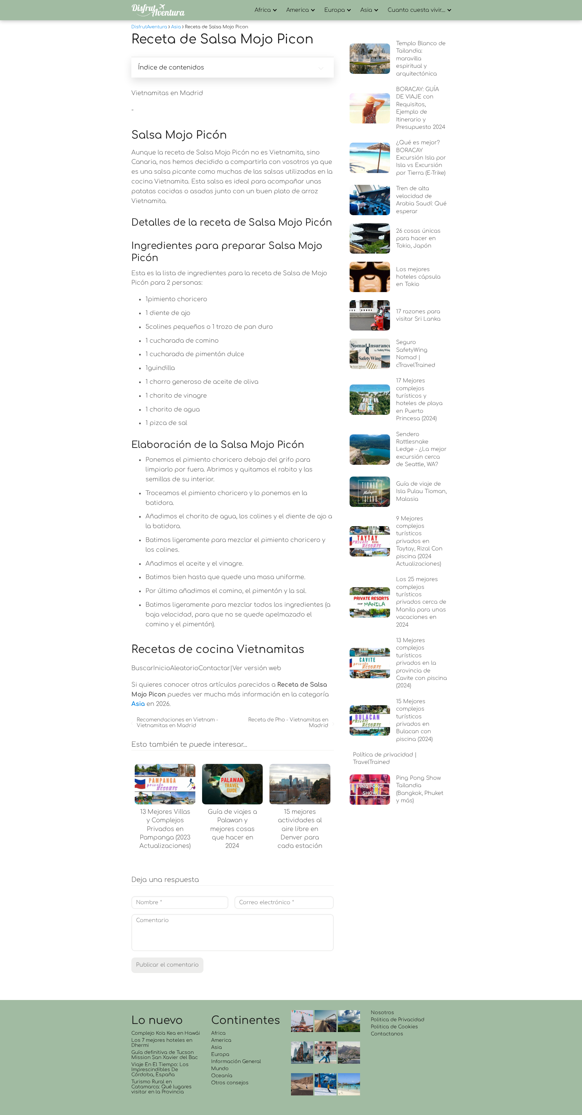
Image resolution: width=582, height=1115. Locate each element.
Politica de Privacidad (397, 1019)
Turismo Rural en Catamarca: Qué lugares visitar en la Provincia (161, 1086)
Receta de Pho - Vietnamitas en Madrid (288, 722)
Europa (334, 10)
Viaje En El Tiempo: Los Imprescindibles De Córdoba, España (160, 1069)
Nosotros (382, 1012)
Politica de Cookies (394, 1026)
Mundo (220, 1068)
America (297, 10)
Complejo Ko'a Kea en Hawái (165, 1033)
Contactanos (387, 1033)
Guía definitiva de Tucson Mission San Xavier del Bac (164, 1055)
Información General (236, 1061)
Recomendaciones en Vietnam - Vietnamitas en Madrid (177, 722)
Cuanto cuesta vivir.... (416, 10)
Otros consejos (230, 1082)
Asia (366, 10)
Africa (263, 10)
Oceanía (221, 1075)
